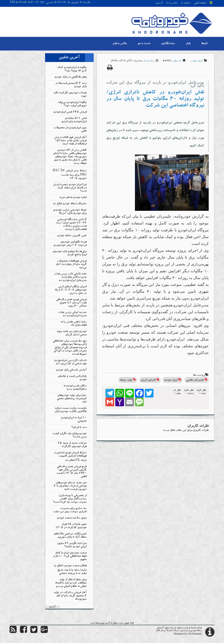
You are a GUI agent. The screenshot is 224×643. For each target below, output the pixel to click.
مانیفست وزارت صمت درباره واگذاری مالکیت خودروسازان (71, 410)
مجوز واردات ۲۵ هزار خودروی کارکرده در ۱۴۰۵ (71, 526)
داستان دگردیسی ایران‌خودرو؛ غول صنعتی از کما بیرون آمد (70, 362)
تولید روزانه (126, 380)
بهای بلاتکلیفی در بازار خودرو (70, 77)
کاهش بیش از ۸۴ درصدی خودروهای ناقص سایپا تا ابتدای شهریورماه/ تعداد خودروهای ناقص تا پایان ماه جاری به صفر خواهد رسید (70, 157)
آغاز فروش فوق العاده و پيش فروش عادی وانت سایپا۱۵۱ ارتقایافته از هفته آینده (70, 141)
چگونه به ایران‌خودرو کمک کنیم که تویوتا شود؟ (72, 69)
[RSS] (13, 632)
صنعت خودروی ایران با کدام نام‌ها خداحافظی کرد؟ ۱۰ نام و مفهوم (70, 556)
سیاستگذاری (168, 43)
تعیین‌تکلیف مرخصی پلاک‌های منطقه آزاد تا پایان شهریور (70, 535)
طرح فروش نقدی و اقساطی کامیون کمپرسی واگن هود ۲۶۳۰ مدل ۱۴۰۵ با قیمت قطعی (72, 471)
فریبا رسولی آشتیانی (166, 628)
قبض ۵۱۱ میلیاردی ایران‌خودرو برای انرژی (74, 120)
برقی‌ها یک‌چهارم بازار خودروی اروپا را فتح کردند (69, 253)
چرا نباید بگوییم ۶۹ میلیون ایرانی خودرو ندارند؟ (72, 545)
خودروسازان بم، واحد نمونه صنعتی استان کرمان (72, 333)
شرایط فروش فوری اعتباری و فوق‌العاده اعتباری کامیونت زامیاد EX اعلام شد (70, 456)
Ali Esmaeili (195, 634)
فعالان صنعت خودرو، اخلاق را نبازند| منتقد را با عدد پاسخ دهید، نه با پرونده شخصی (70, 569)
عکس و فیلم (120, 43)
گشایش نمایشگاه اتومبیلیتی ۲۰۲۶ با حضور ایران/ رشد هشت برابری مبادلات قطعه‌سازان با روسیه (71, 224)
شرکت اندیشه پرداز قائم (167, 630)
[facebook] (23, 632)
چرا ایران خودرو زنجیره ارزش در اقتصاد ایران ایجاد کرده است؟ (70, 188)
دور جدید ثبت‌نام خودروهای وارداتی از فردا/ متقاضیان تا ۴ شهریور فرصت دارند (70, 486)
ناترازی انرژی (148, 380)
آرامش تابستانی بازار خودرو (71, 370)
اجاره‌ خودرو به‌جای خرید (73, 197)
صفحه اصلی (200, 3)
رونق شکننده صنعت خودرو (72, 518)
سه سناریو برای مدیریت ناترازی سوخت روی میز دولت (70, 510)
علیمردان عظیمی (195, 380)
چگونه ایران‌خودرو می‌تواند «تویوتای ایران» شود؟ (72, 104)
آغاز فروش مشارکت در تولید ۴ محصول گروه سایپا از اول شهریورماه (70, 596)
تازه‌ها (204, 43)
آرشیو (159, 3)
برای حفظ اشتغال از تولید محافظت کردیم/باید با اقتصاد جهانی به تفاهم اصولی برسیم (71, 583)
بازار (188, 43)
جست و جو (144, 43)
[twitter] (33, 632)
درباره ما (185, 3)
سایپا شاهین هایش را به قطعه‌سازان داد (74, 324)
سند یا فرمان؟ (79, 427)
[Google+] (44, 632)
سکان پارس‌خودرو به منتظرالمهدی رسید (75, 387)
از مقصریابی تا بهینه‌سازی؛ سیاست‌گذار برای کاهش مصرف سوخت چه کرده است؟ (70, 499)
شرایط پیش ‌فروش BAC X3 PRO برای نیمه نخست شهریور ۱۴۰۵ (70, 174)
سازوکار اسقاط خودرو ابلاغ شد (70, 204)
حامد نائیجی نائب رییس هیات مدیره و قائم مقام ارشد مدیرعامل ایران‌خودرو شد (70, 277)
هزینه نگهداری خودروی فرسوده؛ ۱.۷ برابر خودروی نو (70, 244)
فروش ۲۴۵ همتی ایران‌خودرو (70, 112)
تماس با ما (172, 3)
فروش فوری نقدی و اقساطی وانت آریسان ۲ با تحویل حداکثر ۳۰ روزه (71, 303)
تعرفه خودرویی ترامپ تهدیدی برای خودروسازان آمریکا (70, 212)
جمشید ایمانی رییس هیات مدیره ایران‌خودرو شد (72, 314)
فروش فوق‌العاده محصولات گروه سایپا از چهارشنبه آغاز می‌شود (71, 264)
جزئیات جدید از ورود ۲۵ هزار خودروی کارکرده (72, 445)
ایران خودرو (171, 380)
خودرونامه (100, 623)
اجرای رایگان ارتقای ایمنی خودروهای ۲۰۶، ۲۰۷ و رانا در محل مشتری (71, 290)
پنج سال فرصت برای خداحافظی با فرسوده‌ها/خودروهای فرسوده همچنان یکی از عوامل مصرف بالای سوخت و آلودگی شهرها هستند (70, 348)
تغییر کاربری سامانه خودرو (72, 236)
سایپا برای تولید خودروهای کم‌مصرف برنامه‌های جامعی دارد (72, 399)
